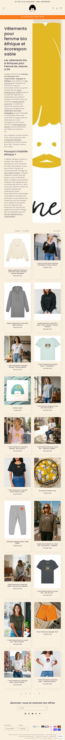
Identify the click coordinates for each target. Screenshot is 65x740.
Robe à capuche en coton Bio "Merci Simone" (17, 324)
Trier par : (18, 231)
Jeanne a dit (16, 734)
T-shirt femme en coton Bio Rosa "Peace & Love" (18, 491)
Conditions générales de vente (33, 738)
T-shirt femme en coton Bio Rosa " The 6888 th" (47, 365)
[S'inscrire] (46, 708)
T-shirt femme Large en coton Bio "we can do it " (47, 407)
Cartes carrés (18, 408)
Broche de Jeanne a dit (47, 491)
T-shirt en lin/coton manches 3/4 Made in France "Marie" (47, 264)
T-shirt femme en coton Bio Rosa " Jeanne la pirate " (47, 680)
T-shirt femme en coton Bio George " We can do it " (18, 447)
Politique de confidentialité (26, 736)
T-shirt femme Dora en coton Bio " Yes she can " (47, 592)
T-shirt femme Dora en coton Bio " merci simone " (17, 641)
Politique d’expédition (55, 736)
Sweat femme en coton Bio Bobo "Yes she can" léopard (18, 585)
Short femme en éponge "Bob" (47, 632)
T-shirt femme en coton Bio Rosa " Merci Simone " (18, 681)
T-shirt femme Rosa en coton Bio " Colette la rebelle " (47, 447)
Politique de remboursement (53, 734)
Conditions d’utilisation (41, 736)
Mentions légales (47, 738)
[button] (3, 8)
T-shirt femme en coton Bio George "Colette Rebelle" (18, 366)
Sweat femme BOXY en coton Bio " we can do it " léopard (47, 544)
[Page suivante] (44, 693)
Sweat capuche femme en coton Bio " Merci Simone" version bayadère (17, 271)
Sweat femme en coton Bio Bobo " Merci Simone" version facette (47, 325)
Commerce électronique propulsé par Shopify (32, 734)
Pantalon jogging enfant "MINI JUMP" (17, 542)
